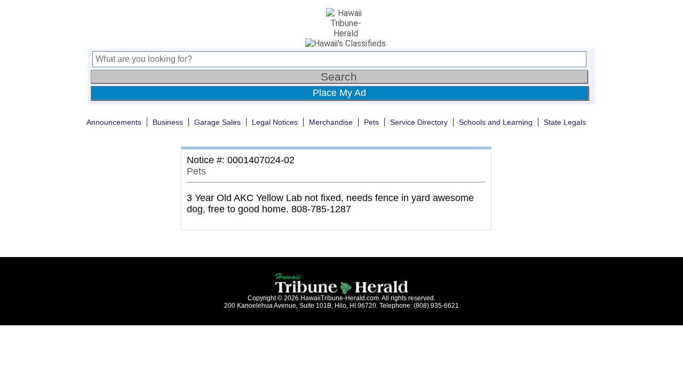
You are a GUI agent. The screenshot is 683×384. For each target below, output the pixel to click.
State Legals (565, 122)
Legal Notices (275, 122)
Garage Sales (217, 122)
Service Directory (419, 122)
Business (168, 122)
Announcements (113, 122)
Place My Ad (339, 92)
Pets (371, 122)
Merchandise (331, 122)
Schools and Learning (496, 122)
